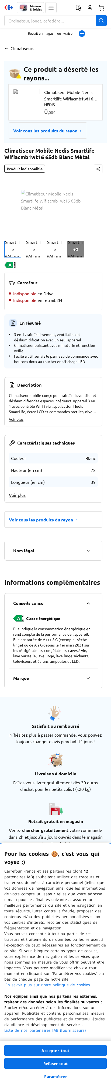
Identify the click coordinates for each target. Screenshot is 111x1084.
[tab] (12, 249)
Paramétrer (55, 1076)
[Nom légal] (88, 550)
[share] (98, 169)
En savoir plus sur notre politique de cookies (47, 984)
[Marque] (88, 678)
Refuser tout (55, 1063)
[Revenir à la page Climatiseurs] (6, 48)
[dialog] (55, 963)
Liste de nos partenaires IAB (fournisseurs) (45, 1030)
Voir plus (16, 419)
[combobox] (55, 20)
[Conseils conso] (88, 603)
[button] (51, 7)
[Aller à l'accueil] (8, 7)
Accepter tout (55, 1050)
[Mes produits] (78, 7)
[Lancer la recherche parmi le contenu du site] (101, 20)
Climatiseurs (22, 48)
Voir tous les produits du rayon (45, 130)
